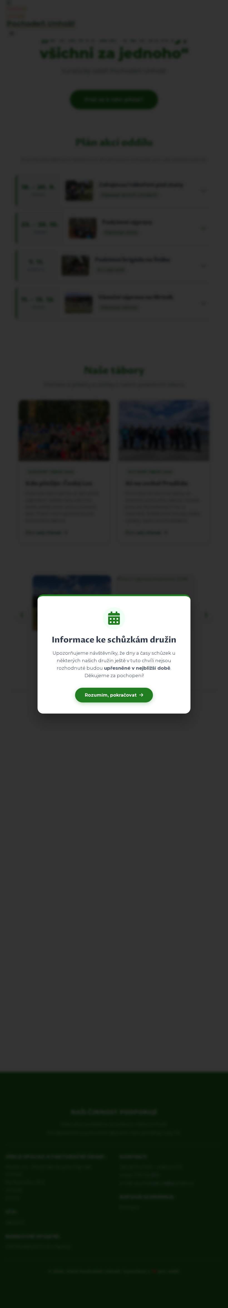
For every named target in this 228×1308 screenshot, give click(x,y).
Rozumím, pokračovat (111, 695)
